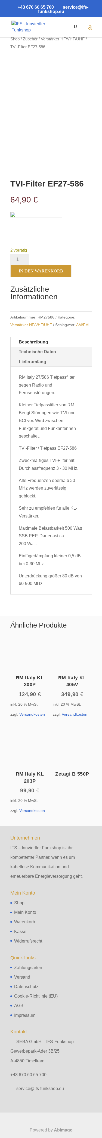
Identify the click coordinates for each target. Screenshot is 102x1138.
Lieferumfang (32, 361)
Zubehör (30, 39)
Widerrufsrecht (28, 941)
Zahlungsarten (28, 967)
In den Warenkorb (41, 271)
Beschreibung (33, 342)
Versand (22, 977)
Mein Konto (25, 912)
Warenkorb (24, 922)
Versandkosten (32, 714)
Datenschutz (26, 986)
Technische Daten (37, 351)
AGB (18, 1005)
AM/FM (82, 325)
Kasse (20, 931)
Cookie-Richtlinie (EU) (36, 996)
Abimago (63, 1130)
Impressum (24, 1015)
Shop (15, 39)
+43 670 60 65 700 (28, 1074)
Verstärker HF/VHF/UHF (63, 39)
